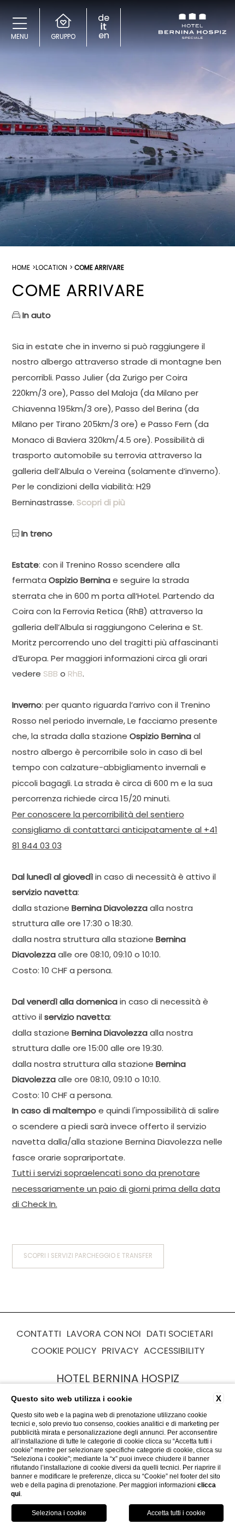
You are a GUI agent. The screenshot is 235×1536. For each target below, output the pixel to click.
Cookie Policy (63, 1350)
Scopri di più (101, 502)
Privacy (120, 1350)
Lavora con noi (104, 1333)
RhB (75, 673)
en (103, 35)
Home (21, 267)
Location (51, 267)
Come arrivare (99, 267)
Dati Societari (179, 1333)
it (104, 26)
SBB (50, 673)
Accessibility (174, 1350)
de (103, 18)
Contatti (38, 1333)
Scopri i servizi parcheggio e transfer (88, 1255)
